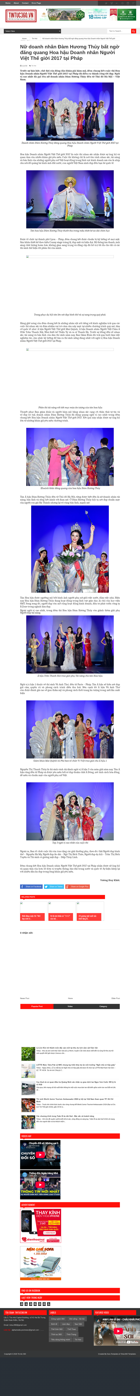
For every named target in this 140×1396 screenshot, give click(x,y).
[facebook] (100, 3)
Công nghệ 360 (58, 1319)
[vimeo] (111, 3)
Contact (25, 3)
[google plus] (133, 3)
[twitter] (106, 3)
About (16, 3)
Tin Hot (33, 66)
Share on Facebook (33, 887)
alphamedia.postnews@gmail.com (25, 1330)
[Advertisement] (37, 1027)
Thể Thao (71, 1329)
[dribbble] (122, 3)
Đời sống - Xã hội (76, 1319)
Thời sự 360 (56, 1334)
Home (7, 3)
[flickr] (117, 3)
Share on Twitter (56, 887)
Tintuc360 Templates (128, 1354)
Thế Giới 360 (56, 1329)
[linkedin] (128, 3)
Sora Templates (113, 1354)
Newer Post (24, 998)
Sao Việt (78, 1324)
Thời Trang (71, 1334)
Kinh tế (54, 1324)
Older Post (115, 998)
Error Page (36, 3)
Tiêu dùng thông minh (60, 1339)
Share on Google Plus (79, 887)
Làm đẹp (66, 1324)
